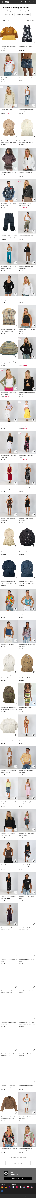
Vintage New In (8, 14)
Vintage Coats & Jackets (22, 14)
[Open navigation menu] (2, 2)
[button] (2, 1187)
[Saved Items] (30, 2)
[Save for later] (16, 42)
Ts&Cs (33, 1195)
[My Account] (25, 2)
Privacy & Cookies (26, 1195)
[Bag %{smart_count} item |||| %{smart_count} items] (34, 2)
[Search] (21, 2)
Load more (18, 1163)
